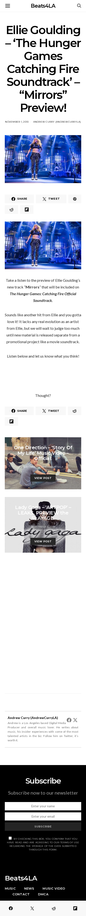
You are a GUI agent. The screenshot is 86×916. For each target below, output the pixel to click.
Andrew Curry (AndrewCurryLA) (57, 121)
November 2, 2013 (43, 526)
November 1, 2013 (16, 121)
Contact (21, 894)
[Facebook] (69, 720)
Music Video (54, 888)
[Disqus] (43, 620)
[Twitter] (75, 720)
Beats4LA (43, 6)
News (29, 888)
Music (10, 888)
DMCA (43, 894)
